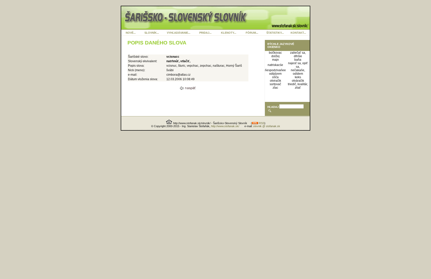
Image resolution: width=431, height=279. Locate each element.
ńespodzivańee (275, 70)
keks (298, 77)
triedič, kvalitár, (298, 84)
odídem (298, 73)
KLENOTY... (228, 32)
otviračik (275, 80)
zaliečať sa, (298, 52)
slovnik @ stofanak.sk (266, 126)
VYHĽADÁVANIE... (178, 32)
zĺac (275, 87)
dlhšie (298, 56)
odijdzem (275, 73)
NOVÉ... (131, 32)
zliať (298, 87)
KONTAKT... (298, 32)
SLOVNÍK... (151, 32)
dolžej (275, 56)
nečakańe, (298, 70)
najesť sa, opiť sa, (298, 64)
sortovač (275, 84)
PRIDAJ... (205, 32)
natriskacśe (275, 65)
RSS (261, 123)
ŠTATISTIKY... (275, 32)
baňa (297, 59)
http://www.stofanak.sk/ (225, 126)
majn (275, 59)
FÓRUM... (252, 32)
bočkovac (275, 52)
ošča (275, 77)
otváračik (298, 80)
